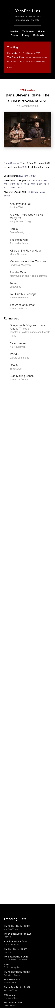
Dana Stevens (11, 163)
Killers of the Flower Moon (26, 250)
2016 (39, 183)
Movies (14, 31)
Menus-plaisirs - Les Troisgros (28, 261)
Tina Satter (16, 368)
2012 (19, 187)
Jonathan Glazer (19, 308)
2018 (26, 183)
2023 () (27, 175)
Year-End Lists (27, 11)
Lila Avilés (15, 286)
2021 (6, 183)
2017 (33, 183)
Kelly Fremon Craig (20, 221)
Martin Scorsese (18, 254)
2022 (44, 180)
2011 (26, 187)
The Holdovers (19, 239)
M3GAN (15, 354)
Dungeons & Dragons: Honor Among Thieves (27, 326)
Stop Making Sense (22, 376)
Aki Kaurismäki (18, 346)
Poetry (26, 35)
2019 (19, 183)
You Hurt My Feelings (23, 294)
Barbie (14, 229)
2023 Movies (27, 90)
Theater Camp (18, 272)
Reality (14, 365)
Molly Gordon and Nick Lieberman (28, 275)
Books (14, 35)
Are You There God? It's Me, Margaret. (27, 216)
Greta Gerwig (17, 232)
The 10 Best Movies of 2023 (35, 163)
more (9, 67)
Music (41, 31)
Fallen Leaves (18, 343)
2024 (38, 180)
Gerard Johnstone (19, 357)
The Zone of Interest (22, 305)
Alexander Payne (19, 243)
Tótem (13, 283)
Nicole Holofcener (19, 297)
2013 (12, 187)
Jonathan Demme (19, 379)
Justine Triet (16, 207)
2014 (6, 187)
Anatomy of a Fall (20, 204)
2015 (46, 183)
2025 (31, 180)
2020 (12, 183)
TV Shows (28, 31)
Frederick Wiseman (20, 265)
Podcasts (38, 35)
